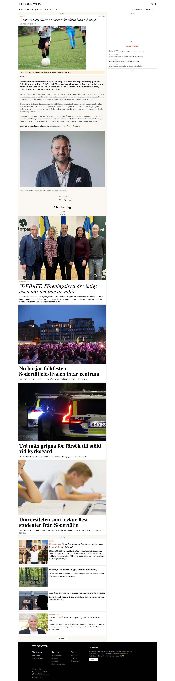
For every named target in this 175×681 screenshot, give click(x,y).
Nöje (58, 9)
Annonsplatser (36, 655)
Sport (52, 9)
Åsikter (46, 9)
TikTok (74, 658)
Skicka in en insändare (58, 664)
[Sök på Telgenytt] (152, 4)
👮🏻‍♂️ (38, 9)
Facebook (75, 661)
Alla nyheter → (62, 638)
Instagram (75, 655)
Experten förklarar (37, 658)
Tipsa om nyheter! (56, 655)
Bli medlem (94, 659)
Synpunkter (54, 661)
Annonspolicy (37, 669)
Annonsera (54, 658)
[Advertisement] (132, 27)
